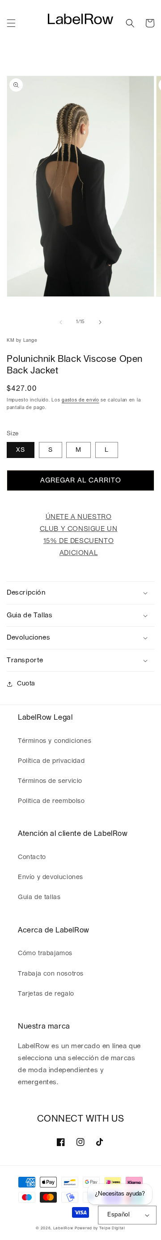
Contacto (32, 857)
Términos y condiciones (54, 741)
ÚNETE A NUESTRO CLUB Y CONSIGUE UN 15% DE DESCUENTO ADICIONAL (79, 535)
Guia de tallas (39, 897)
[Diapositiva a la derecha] (100, 322)
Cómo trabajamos (45, 953)
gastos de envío (80, 400)
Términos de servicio (50, 781)
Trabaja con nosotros (51, 974)
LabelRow (63, 1228)
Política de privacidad (51, 761)
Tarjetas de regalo (46, 994)
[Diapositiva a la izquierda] (61, 322)
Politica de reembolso (51, 801)
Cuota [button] (26, 684)
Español (118, 1215)
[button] (11, 23)
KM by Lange (22, 340)
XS (20, 450)
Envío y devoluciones (50, 877)
